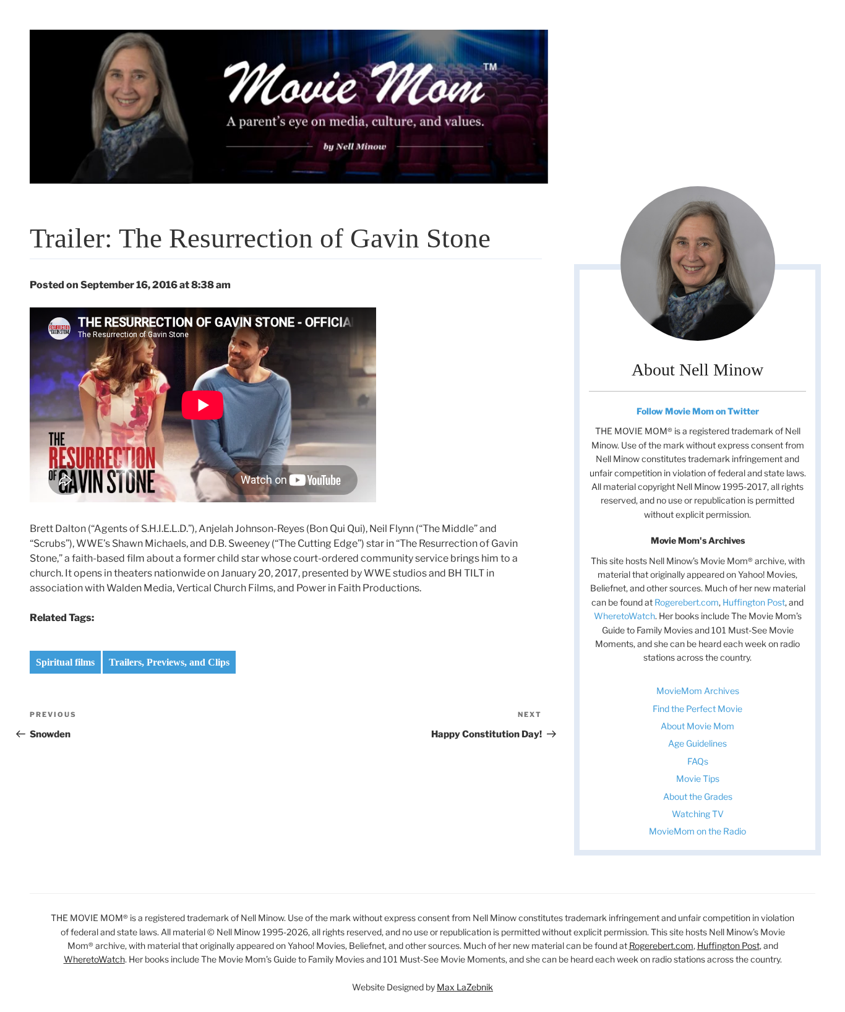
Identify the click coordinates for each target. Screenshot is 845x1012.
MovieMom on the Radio (697, 831)
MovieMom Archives (697, 690)
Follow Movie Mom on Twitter (698, 411)
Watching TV (698, 813)
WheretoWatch (624, 616)
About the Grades (697, 796)
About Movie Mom (697, 726)
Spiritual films (65, 662)
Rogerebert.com (686, 602)
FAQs (697, 761)
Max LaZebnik (465, 987)
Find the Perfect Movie (697, 708)
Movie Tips (697, 778)
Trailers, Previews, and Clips (169, 662)
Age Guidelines (697, 743)
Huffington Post (754, 602)
